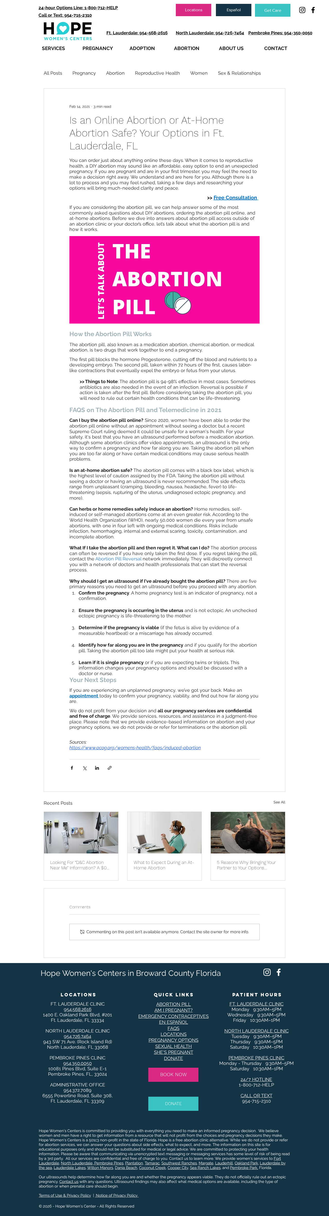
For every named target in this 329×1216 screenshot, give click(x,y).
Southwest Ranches (179, 1163)
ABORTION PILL (173, 1004)
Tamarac (152, 1163)
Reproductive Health (157, 73)
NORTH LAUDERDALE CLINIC (77, 1031)
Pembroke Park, (244, 1167)
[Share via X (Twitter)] (84, 767)
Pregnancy (84, 73)
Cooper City (178, 1167)
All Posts (53, 73)
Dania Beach (126, 1167)
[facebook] (313, 10)
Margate (206, 1163)
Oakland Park (246, 1163)
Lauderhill (224, 1163)
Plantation (134, 1163)
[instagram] (302, 10)
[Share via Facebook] (71, 767)
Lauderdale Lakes (70, 1167)
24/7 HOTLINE (256, 1079)
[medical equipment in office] (81, 832)
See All (279, 802)
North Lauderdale (77, 1163)
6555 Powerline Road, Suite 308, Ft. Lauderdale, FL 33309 (77, 1098)
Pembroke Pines (108, 1163)
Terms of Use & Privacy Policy (65, 1195)
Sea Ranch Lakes (205, 1167)
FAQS (173, 1028)
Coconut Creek (152, 1167)
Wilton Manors (100, 1167)
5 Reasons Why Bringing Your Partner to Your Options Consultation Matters (246, 865)
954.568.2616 (78, 1009)
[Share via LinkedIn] (97, 767)
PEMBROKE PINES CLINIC (77, 1058)
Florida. (265, 1167)
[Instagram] (267, 972)
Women (199, 73)
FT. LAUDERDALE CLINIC (78, 1004)
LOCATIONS (174, 1034)
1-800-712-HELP (256, 1084)
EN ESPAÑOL (173, 1022)
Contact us (68, 1181)
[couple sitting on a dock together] (248, 832)
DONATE (173, 1058)
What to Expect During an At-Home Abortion (164, 865)
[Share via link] (109, 767)
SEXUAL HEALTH (173, 1046)
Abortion (115, 73)
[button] (53, 48)
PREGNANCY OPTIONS (173, 1040)
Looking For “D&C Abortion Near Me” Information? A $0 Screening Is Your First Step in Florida (80, 865)
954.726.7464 (77, 1036)
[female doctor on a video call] (164, 832)
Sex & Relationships (239, 73)
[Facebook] (279, 972)
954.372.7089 (77, 1090)
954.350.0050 (77, 1063)
